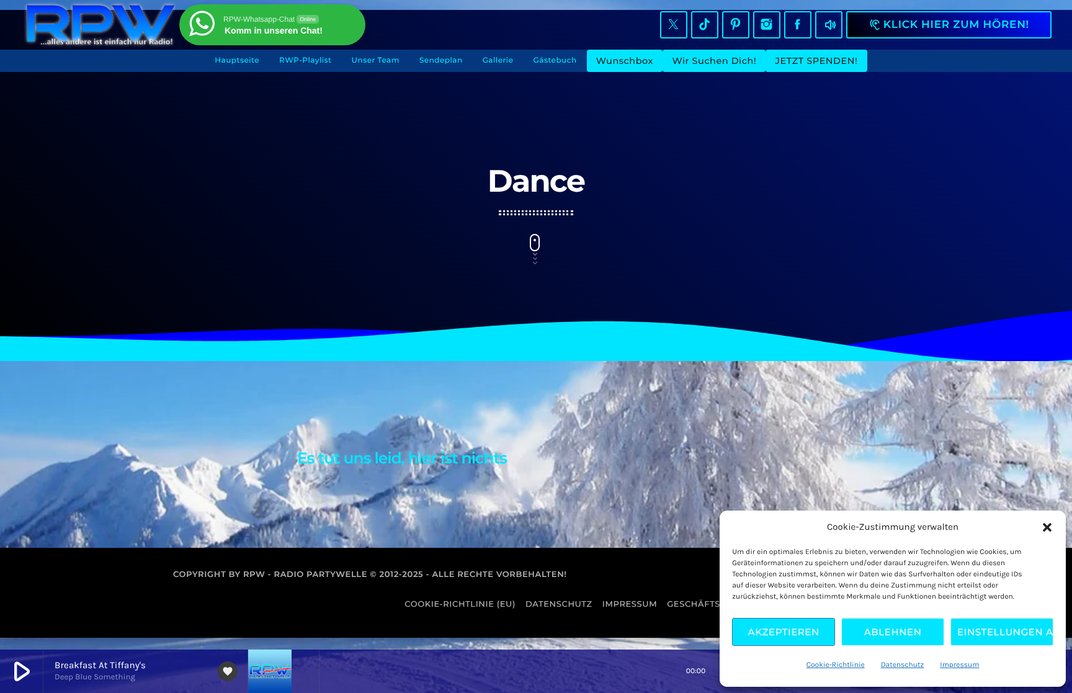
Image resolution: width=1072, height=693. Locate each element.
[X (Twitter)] (673, 24)
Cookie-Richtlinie (835, 665)
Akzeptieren (784, 632)
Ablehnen (893, 632)
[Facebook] (797, 24)
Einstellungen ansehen (1005, 632)
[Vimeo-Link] (100, 25)
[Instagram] (766, 24)
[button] (1047, 527)
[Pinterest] (735, 24)
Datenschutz (902, 665)
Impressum (959, 665)
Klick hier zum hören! (949, 25)
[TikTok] (704, 24)
